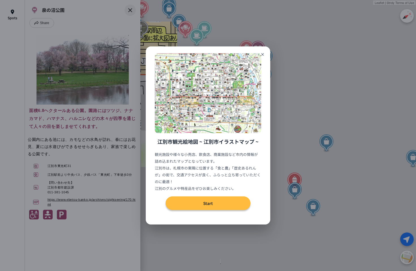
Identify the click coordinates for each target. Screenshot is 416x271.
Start (208, 203)
